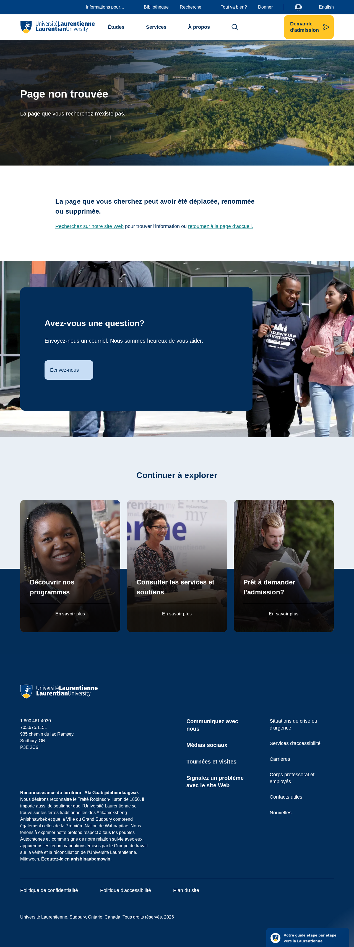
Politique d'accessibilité (125, 890)
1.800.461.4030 (35, 720)
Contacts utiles (286, 797)
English (326, 7)
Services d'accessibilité (295, 743)
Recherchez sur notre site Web (89, 226)
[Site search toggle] (234, 27)
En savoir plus (70, 614)
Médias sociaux (206, 745)
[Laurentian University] (57, 27)
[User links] (302, 7)
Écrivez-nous (64, 370)
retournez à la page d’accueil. (220, 226)
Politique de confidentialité (49, 890)
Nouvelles (280, 812)
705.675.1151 (33, 727)
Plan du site (186, 890)
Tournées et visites (211, 762)
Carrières (280, 759)
